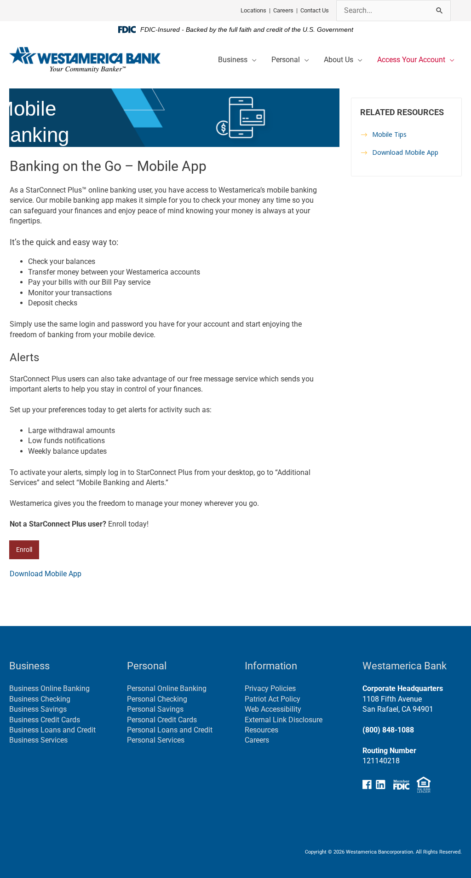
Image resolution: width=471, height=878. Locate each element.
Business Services (38, 740)
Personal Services (155, 740)
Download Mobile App (45, 573)
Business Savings (38, 709)
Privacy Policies (270, 688)
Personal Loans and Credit (170, 730)
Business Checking (39, 699)
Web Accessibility (273, 709)
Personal (285, 59)
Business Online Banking (49, 688)
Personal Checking (157, 699)
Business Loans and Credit (52, 730)
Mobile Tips (389, 134)
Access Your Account (411, 59)
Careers (283, 10)
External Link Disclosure (283, 719)
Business (232, 59)
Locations (253, 10)
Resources (261, 730)
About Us (338, 59)
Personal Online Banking (167, 688)
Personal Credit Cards (162, 719)
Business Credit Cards (44, 719)
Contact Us (314, 10)
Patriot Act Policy (272, 699)
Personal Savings (155, 709)
